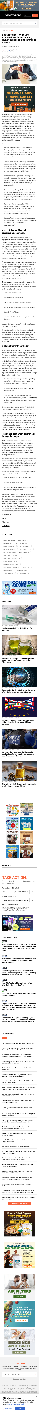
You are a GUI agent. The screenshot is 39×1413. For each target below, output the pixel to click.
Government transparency (8, 58)
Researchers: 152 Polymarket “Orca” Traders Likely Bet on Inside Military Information (18, 1062)
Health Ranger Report (10, 937)
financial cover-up (23, 56)
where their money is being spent (23, 264)
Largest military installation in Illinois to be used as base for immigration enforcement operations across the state (18, 754)
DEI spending (17, 55)
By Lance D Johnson (7, 46)
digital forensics (32, 55)
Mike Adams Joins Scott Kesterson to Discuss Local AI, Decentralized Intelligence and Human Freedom (19, 960)
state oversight (23, 60)
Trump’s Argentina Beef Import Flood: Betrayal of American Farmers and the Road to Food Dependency (18, 1055)
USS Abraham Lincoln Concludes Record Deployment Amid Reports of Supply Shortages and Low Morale (18, 1191)
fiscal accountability (25, 549)
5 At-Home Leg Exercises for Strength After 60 (16, 1146)
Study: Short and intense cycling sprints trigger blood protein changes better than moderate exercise (18, 1121)
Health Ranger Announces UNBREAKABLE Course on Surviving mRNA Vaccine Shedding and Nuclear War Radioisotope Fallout (19, 973)
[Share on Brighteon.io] (6, 50)
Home (3, 30)
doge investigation (6, 56)
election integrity (15, 56)
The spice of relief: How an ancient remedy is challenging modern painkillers (19, 785)
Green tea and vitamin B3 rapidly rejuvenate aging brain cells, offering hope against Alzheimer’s (18, 660)
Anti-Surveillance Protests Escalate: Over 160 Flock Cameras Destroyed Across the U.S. (17, 1075)
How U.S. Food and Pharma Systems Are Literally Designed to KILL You (17, 984)
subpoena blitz (30, 60)
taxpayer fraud (5, 61)
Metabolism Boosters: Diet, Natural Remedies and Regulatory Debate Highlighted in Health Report (17, 1178)
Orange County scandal (7, 60)
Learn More (8, 1408)
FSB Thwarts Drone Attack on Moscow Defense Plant (18, 1043)
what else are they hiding (12, 425)
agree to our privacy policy (15, 1404)
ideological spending (20, 58)
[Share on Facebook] (9, 50)
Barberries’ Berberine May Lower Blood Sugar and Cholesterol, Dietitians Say (17, 1172)
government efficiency (31, 57)
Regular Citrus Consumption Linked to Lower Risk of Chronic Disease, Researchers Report (17, 1049)
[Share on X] (13, 50)
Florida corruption (13, 57)
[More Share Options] (16, 50)
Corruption (10, 30)
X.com (4, 518)
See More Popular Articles (19, 1203)
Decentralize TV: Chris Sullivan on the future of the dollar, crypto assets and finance (18, 691)
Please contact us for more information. (13, 910)
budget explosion (9, 55)
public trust (16, 60)
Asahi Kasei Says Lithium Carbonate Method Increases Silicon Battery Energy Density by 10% (18, 1127)
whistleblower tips (13, 61)
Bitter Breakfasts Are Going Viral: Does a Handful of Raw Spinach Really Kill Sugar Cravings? (17, 1158)
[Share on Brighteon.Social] (3, 50)
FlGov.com (5, 522)
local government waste (31, 58)
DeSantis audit (23, 55)
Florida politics (21, 57)
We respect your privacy (19, 1379)
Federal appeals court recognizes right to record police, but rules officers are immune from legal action (18, 1088)
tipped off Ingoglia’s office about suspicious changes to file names (17, 240)
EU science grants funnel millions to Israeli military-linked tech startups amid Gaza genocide (18, 722)
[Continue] (35, 1374)
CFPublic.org (6, 526)
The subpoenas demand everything (13, 282)
